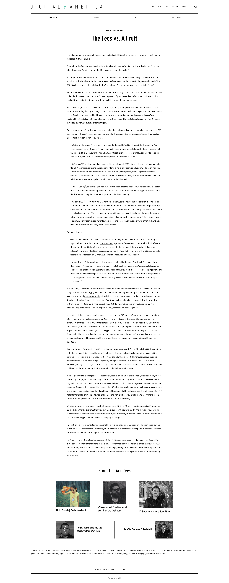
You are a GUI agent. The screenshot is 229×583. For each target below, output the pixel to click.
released (119, 262)
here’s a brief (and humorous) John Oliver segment (106, 134)
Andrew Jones (111, 30)
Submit (184, 7)
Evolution (175, 7)
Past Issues (176, 17)
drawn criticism (133, 255)
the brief (72, 315)
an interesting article (92, 296)
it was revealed (90, 387)
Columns (120, 30)
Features (95, 17)
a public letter (107, 164)
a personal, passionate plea (121, 202)
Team (166, 7)
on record (153, 357)
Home (152, 7)
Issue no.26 (52, 17)
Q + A (136, 17)
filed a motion (110, 187)
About (159, 7)
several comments (106, 243)
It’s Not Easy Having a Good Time (154, 511)
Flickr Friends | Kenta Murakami (71, 510)
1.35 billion (141, 365)
